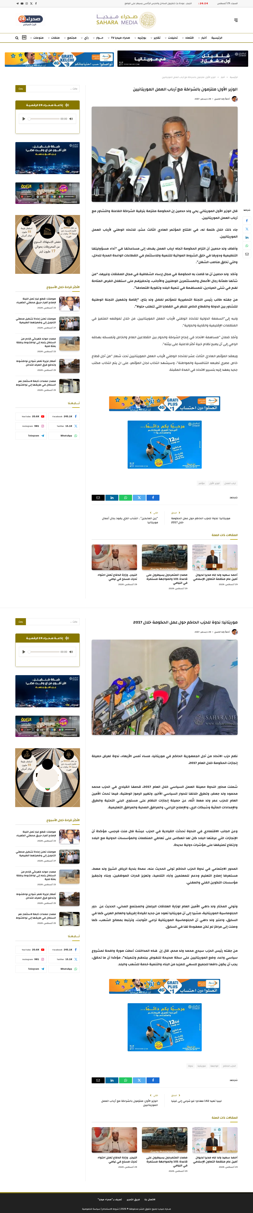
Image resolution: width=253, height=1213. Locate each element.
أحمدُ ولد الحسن (222, 99)
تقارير (157, 38)
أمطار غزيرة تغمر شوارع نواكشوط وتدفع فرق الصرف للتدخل (36, 363)
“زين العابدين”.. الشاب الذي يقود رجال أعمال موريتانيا (130, 520)
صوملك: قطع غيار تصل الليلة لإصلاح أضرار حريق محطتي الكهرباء (36, 300)
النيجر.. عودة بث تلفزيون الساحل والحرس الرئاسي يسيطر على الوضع (158, 3)
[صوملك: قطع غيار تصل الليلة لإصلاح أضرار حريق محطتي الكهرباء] (69, 304)
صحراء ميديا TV (120, 38)
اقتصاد (189, 38)
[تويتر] (247, 229)
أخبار (204, 38)
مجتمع (71, 38)
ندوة (190, 1066)
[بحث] (17, 38)
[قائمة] (236, 20)
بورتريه (142, 38)
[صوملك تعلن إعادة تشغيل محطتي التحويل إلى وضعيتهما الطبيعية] (69, 324)
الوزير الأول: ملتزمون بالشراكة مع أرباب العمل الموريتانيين (129, 1103)
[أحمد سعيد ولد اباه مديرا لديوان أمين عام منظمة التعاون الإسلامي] (215, 557)
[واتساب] (247, 245)
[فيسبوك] (247, 220)
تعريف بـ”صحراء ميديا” (110, 1199)
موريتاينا (202, 1066)
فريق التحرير (133, 1199)
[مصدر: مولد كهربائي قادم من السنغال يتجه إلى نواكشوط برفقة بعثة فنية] (69, 344)
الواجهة (214, 1066)
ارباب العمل (230, 483)
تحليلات (173, 38)
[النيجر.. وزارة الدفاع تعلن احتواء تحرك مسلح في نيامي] (114, 557)
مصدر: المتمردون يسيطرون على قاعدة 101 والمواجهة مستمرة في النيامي (166, 579)
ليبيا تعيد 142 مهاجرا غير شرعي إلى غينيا (196, 1100)
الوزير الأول (214, 483)
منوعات (38, 38)
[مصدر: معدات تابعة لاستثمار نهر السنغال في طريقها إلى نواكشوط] (69, 386)
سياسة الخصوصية (91, 1209)
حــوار (99, 38)
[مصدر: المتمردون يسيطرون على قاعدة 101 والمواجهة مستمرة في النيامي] (164, 557)
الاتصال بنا (149, 1199)
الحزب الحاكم (229, 1066)
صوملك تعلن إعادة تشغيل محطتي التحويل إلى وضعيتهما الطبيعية (36, 320)
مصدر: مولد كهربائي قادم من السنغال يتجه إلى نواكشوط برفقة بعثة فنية (36, 342)
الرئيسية (216, 38)
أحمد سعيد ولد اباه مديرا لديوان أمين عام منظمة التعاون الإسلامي (215, 577)
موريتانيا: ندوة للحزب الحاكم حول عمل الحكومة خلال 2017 (200, 520)
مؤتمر (202, 483)
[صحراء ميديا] (126, 20)
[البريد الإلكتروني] (247, 254)
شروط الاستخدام (110, 1209)
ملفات (55, 38)
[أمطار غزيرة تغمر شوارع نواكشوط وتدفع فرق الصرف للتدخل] (69, 366)
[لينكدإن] (247, 237)
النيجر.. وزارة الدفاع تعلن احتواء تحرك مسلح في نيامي (117, 577)
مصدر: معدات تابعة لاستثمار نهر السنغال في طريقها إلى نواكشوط (36, 383)
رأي (86, 38)
